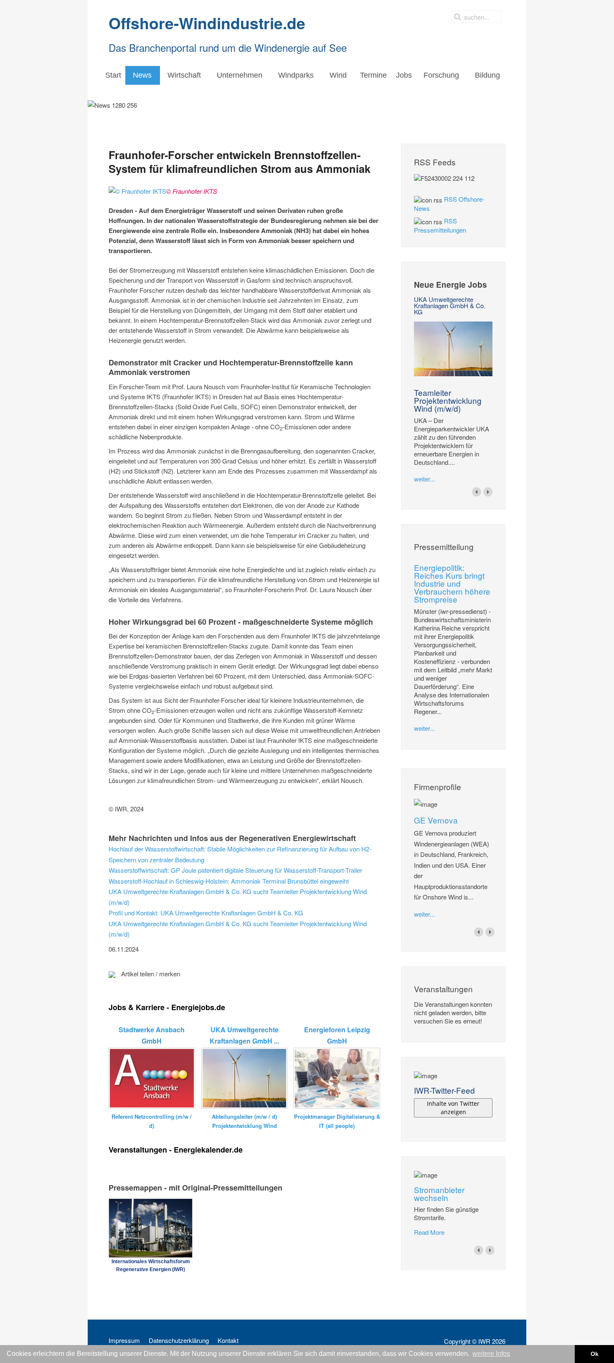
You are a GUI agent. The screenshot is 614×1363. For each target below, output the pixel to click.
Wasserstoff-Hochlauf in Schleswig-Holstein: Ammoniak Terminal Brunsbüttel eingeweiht (229, 881)
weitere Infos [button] (491, 1353)
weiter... (424, 478)
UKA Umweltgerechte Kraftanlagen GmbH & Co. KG (449, 305)
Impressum (124, 1340)
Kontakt (228, 1340)
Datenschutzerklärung (179, 1340)
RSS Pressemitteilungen (440, 225)
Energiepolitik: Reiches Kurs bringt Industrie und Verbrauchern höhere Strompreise (452, 583)
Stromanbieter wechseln (439, 1193)
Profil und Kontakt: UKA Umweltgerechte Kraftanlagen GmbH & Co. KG (206, 912)
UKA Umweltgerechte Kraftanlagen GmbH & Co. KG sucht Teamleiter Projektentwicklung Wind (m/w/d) (238, 897)
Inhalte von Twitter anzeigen (453, 1108)
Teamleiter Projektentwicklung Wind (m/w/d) (448, 400)
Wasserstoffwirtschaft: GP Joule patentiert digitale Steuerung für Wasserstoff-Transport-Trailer (235, 870)
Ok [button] (595, 1353)
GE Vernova (436, 820)
